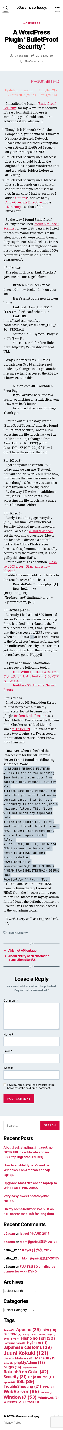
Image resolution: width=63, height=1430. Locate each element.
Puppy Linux (30, 1367)
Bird (49, 1330)
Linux (9, 1358)
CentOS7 (13, 1334)
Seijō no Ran (41, 1377)
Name (8, 1034)
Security (22, 932)
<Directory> (14, 207)
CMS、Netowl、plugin (43, 1334)
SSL (25, 1381)
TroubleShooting (22, 1386)
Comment (11, 1000)
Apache (28, 1329)
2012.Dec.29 (21, 729)
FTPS (15, 1339)
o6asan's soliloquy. (31, 7)
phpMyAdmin (29, 1362)
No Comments (34, 61)
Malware (24, 1358)
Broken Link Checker (30, 716)
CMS (26, 1334)
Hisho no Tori (38, 1338)
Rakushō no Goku (26, 1371)
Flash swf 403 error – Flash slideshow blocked (30, 566)
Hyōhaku (37, 1343)
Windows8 (48, 1397)
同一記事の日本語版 (45, 82)
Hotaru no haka (14, 1343)
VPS (48, 1386)
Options (21, 198)
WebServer (21, 1391)
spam (9, 1382)
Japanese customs (28, 1347)
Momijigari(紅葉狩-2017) (38, 1242)
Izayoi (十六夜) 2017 (34, 1233)
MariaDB (46, 1358)
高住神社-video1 (41, 531)
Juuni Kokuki (26, 1353)
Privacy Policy (12, 1422)
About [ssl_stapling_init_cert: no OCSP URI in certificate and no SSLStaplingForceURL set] (28, 1152)
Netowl (8, 1363)
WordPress (31, 23)
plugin (12, 932)
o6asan (23, 55)
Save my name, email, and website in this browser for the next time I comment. (31, 1086)
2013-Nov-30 (44, 55)
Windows (46, 1392)
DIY (6, 1339)
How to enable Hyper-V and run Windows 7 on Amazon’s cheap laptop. (27, 1170)
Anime (9, 1330)
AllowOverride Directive (23, 202)
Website (8, 1068)
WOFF (33, 1401)
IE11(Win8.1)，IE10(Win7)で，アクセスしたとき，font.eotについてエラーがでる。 (31, 676)
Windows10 (15, 1401)
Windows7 (20, 1397)
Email (8, 1051)
